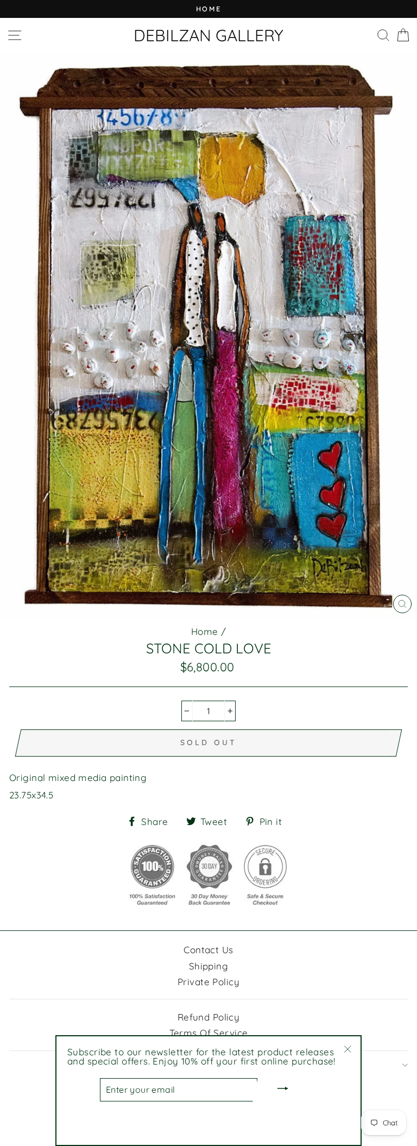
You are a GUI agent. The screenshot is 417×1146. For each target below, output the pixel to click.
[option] (208, 8)
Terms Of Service (208, 1032)
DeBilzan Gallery (208, 35)
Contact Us (208, 949)
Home (204, 631)
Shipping (208, 966)
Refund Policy (209, 1017)
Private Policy (208, 981)
